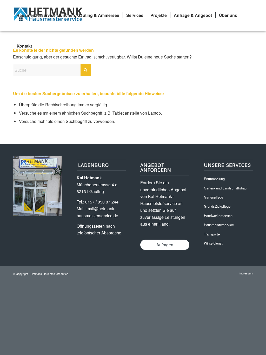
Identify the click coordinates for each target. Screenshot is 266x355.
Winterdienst (213, 243)
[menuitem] (68, 15)
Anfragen (164, 245)
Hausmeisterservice (219, 224)
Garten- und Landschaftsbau (225, 188)
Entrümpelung (214, 178)
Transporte (212, 234)
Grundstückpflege (217, 206)
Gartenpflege (213, 197)
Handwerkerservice (218, 215)
